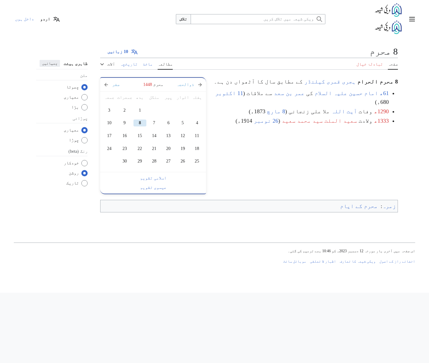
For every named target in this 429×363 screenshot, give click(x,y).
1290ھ (381, 111)
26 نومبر (266, 121)
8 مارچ (276, 111)
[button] (412, 19)
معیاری (71, 97)
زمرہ (389, 206)
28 (154, 161)
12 (183, 135)
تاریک (72, 183)
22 (140, 148)
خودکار (71, 163)
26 (183, 161)
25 (197, 161)
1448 (147, 84)
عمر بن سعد (289, 93)
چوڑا (74, 140)
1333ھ (381, 121)
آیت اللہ (344, 111)
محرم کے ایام (359, 206)
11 (197, 135)
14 (154, 135)
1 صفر (118, 84)
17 (109, 135)
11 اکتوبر (229, 93)
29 (140, 161)
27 (168, 161)
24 (109, 148)
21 (154, 148)
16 (124, 135)
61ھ (384, 93)
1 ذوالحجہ (187, 84)
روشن (74, 173)
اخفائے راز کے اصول (397, 261)
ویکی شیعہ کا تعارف (358, 261)
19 (183, 148)
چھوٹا (72, 87)
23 (124, 148)
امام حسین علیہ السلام (346, 93)
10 (109, 122)
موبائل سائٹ (294, 261)
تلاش (183, 19)
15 (140, 135)
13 (168, 135)
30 (124, 161)
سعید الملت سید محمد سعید (319, 121)
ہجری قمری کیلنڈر (330, 81)
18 (197, 148)
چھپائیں (49, 63)
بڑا (75, 107)
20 (168, 148)
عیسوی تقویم (153, 187)
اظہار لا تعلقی (323, 261)
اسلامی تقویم (153, 178)
